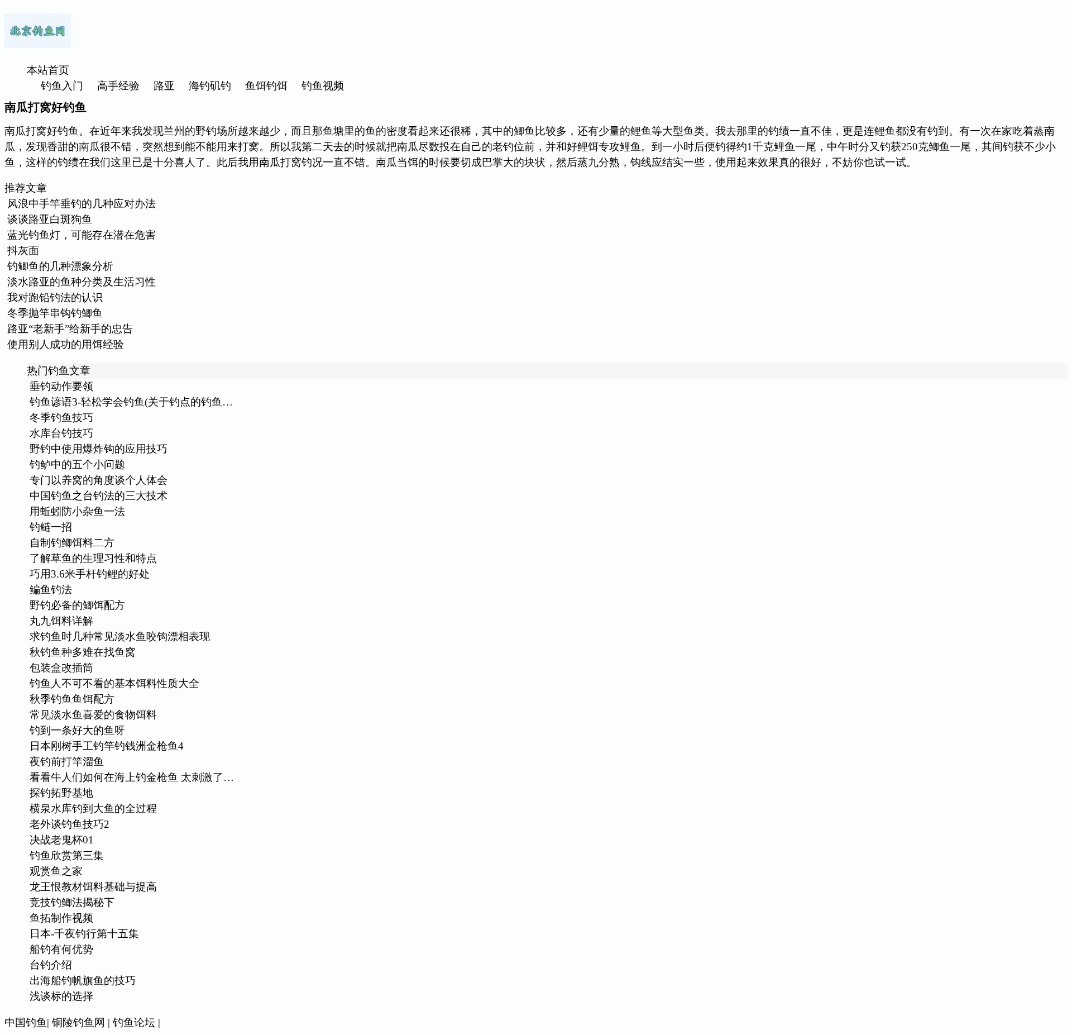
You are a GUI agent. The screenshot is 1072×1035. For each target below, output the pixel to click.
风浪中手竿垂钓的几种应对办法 (81, 203)
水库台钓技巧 (61, 433)
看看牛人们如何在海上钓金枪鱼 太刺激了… (132, 777)
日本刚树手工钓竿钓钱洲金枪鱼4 (107, 746)
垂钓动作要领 (61, 386)
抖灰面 (23, 250)
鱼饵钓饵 (266, 86)
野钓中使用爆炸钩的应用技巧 (99, 449)
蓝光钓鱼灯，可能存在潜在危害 (81, 235)
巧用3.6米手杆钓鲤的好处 (90, 574)
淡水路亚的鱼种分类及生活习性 (81, 282)
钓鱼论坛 (134, 1022)
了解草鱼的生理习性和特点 (93, 558)
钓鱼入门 (62, 86)
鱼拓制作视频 (61, 918)
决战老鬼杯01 (62, 840)
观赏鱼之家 (56, 871)
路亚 (164, 86)
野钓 (206, 131)
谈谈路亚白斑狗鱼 (49, 219)
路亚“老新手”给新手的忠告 (70, 329)
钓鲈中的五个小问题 (77, 464)
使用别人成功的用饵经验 (65, 344)
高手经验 (118, 86)
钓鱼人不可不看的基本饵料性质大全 (114, 683)
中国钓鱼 (25, 1022)
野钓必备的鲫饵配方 (77, 605)
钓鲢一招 (51, 527)
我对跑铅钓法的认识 (55, 297)
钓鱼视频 (323, 86)
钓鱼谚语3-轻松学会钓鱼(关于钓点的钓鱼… (131, 402)
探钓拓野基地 (61, 793)
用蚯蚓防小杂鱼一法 (77, 511)
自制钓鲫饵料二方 (72, 542)
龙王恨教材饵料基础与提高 (93, 887)
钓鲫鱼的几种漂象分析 (60, 266)
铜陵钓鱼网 (78, 1022)
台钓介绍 (51, 965)
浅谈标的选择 (61, 996)
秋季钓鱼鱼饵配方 (72, 699)
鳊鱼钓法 (51, 589)
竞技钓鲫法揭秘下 (72, 902)
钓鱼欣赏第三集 (67, 855)
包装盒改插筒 (61, 668)
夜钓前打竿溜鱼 (67, 761)
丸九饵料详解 (61, 621)
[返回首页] (37, 48)
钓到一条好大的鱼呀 (77, 730)
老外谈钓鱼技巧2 (69, 824)
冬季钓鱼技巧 (61, 417)
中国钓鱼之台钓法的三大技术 (99, 496)
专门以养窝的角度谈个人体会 (99, 480)
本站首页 (48, 70)
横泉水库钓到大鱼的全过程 (93, 808)
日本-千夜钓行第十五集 (84, 933)
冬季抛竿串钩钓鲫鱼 (55, 313)
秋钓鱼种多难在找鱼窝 (83, 652)
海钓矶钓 (210, 86)
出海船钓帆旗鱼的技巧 (83, 980)
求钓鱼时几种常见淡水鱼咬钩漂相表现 (120, 636)
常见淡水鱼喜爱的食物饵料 (93, 715)
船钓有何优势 (61, 949)
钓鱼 (68, 131)
